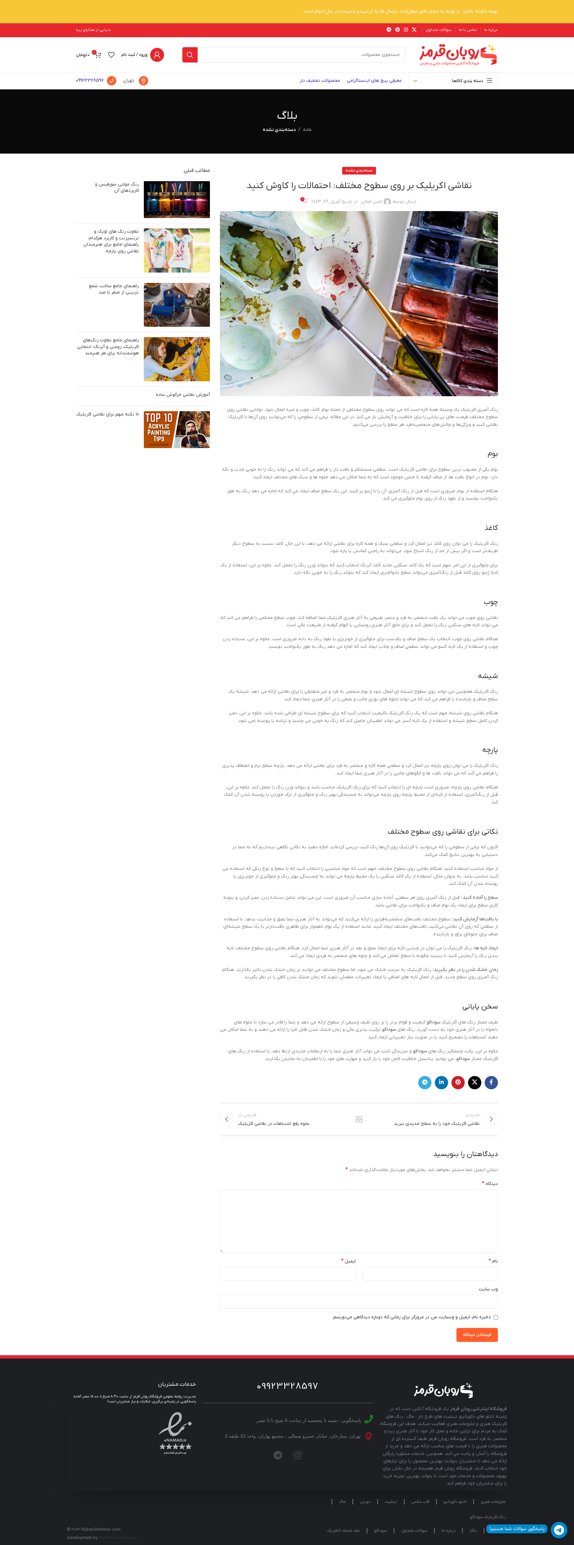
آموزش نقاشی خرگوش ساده (183, 395)
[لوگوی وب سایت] (458, 54)
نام (493, 1261)
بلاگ (473, 1530)
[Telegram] (278, 1455)
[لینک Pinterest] (397, 30)
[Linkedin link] (441, 1082)
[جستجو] (190, 54)
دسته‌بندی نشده (279, 130)
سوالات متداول (414, 1530)
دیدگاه (490, 1183)
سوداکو (380, 1530)
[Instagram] (298, 1455)
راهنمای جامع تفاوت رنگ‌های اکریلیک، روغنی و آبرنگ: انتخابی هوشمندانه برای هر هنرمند (108, 346)
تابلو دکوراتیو (455, 1501)
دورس (365, 1501)
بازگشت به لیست (359, 1119)
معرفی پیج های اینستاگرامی (374, 80)
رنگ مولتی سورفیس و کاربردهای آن (117, 187)
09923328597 (90, 80)
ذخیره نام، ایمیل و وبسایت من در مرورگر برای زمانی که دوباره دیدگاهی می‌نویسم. (411, 1317)
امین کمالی (371, 201)
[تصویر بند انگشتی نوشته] (177, 199)
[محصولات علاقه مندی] (111, 54)
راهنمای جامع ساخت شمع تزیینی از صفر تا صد (114, 289)
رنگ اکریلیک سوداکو (488, 1517)
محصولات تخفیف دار (320, 80)
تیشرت (391, 1501)
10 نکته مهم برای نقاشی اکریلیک (107, 414)
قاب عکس (420, 1501)
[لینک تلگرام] (389, 30)
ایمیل (348, 1261)
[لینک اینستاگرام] (406, 30)
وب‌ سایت (488, 1289)
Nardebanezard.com (118, 1538)
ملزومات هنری (493, 1501)
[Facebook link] (491, 1082)
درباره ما (448, 1530)
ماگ (342, 1501)
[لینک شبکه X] (414, 30)
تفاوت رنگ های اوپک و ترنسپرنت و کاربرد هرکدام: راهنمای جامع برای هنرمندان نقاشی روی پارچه (111, 241)
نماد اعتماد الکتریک (343, 1530)
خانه (307, 130)
